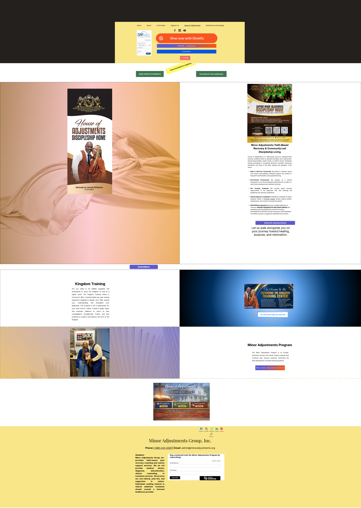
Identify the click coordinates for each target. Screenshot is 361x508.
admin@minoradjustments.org (198, 448)
